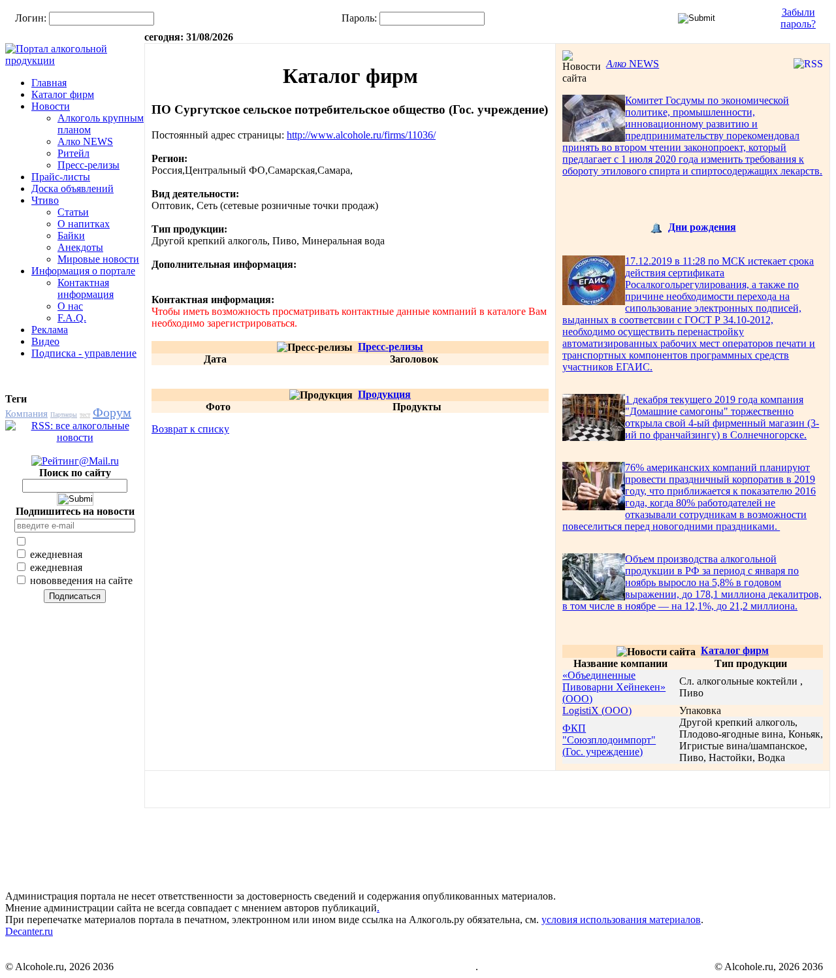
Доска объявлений (72, 188)
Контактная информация (85, 288)
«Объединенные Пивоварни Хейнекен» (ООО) (614, 687)
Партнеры (63, 414)
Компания (26, 413)
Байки (71, 235)
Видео (45, 341)
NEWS (632, 63)
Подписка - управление (84, 353)
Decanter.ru (29, 931)
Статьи (73, 212)
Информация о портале (83, 270)
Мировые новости (98, 259)
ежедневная (54, 554)
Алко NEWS (85, 141)
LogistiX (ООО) (597, 710)
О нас (70, 306)
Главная (49, 82)
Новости (50, 106)
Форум (112, 412)
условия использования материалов (621, 919)
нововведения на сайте (80, 580)
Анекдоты (80, 247)
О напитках (83, 223)
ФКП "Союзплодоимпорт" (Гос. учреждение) (609, 740)
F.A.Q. (71, 317)
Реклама (49, 329)
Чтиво (45, 200)
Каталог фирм (62, 94)
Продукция (384, 394)
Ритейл (73, 153)
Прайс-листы (60, 176)
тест (85, 414)
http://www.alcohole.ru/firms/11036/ (361, 134)
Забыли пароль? (798, 18)
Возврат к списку (190, 428)
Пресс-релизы (88, 165)
